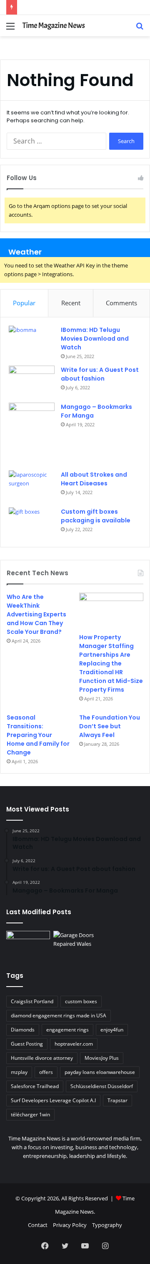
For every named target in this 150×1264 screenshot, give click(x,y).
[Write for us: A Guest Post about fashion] (32, 381)
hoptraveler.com (74, 1043)
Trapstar (118, 1100)
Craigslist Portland (32, 1001)
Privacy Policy (70, 1225)
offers (46, 1072)
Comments (121, 303)
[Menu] (10, 29)
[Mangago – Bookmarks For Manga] (32, 434)
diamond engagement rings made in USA (58, 1015)
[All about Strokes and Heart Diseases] (32, 486)
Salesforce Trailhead (35, 1086)
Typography (107, 1225)
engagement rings (67, 1029)
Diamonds (23, 1029)
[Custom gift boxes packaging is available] (32, 523)
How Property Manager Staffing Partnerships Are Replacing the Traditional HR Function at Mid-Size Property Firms (111, 663)
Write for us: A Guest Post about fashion (100, 374)
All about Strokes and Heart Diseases (94, 478)
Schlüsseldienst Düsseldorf (101, 1086)
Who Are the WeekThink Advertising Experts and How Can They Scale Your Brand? (36, 614)
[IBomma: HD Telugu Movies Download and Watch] (32, 341)
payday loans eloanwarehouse (100, 1072)
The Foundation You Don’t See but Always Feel (109, 726)
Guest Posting (27, 1043)
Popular (24, 303)
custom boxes (81, 1001)
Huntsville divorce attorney (42, 1057)
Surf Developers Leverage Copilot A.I (53, 1100)
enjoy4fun (111, 1029)
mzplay (19, 1072)
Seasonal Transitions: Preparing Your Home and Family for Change (38, 735)
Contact (38, 1225)
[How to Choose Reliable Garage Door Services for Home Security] (75, 943)
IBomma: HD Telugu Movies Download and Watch (95, 338)
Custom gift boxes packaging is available (95, 515)
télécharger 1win (30, 1114)
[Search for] (139, 29)
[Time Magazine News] (54, 25)
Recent (70, 303)
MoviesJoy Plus (102, 1057)
